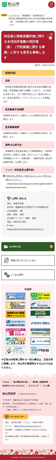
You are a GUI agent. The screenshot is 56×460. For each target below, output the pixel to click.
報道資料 (26, 15)
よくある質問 (17, 275)
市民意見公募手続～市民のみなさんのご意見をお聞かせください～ (29, 178)
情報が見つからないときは (23, 260)
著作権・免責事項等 (40, 382)
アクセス (6, 382)
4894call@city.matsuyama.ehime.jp (27, 426)
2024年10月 (38, 15)
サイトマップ (34, 385)
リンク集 (46, 385)
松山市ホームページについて (14, 385)
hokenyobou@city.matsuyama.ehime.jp (25, 229)
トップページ (14, 15)
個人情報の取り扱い (21, 382)
